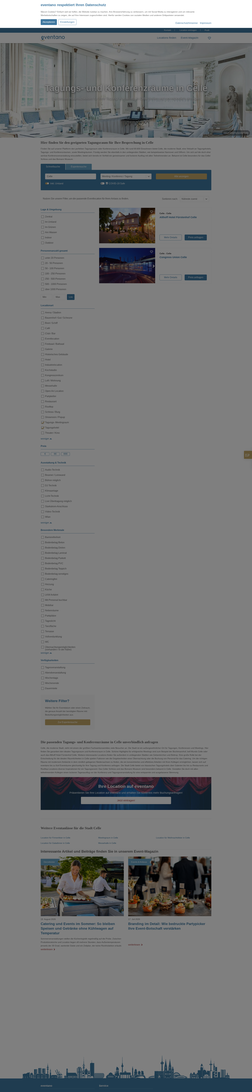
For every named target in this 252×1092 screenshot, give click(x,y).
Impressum (205, 23)
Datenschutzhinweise (186, 23)
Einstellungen (67, 22)
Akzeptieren (49, 22)
